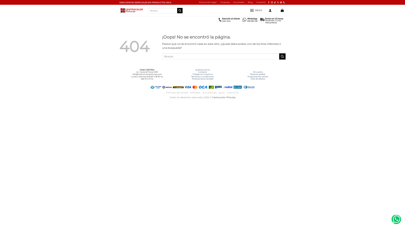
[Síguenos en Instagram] (272, 2)
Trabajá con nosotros (203, 74)
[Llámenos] (284, 2)
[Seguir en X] (278, 2)
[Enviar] (180, 10)
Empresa (225, 2)
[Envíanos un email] (281, 2)
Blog (250, 2)
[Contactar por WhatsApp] (396, 219)
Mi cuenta (258, 72)
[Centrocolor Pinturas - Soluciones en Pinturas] (131, 11)
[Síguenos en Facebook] (269, 2)
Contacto (261, 2)
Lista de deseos (258, 79)
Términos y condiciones (202, 76)
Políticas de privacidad (202, 79)
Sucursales (238, 2)
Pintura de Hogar (208, 2)
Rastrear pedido (257, 74)
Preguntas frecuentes (258, 76)
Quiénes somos (202, 70)
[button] (256, 10)
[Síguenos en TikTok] (275, 2)
